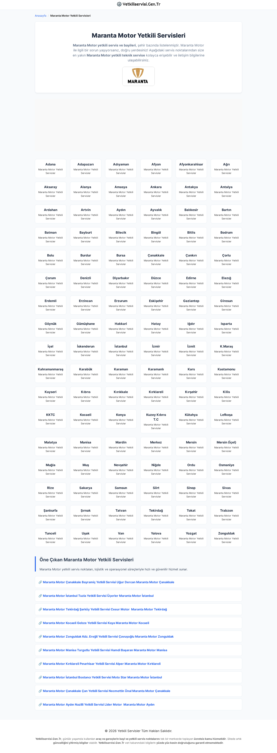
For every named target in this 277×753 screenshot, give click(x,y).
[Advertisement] (138, 125)
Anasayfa (40, 15)
